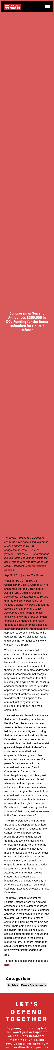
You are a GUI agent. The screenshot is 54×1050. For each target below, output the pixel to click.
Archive (12, 985)
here (7, 964)
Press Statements (34, 985)
